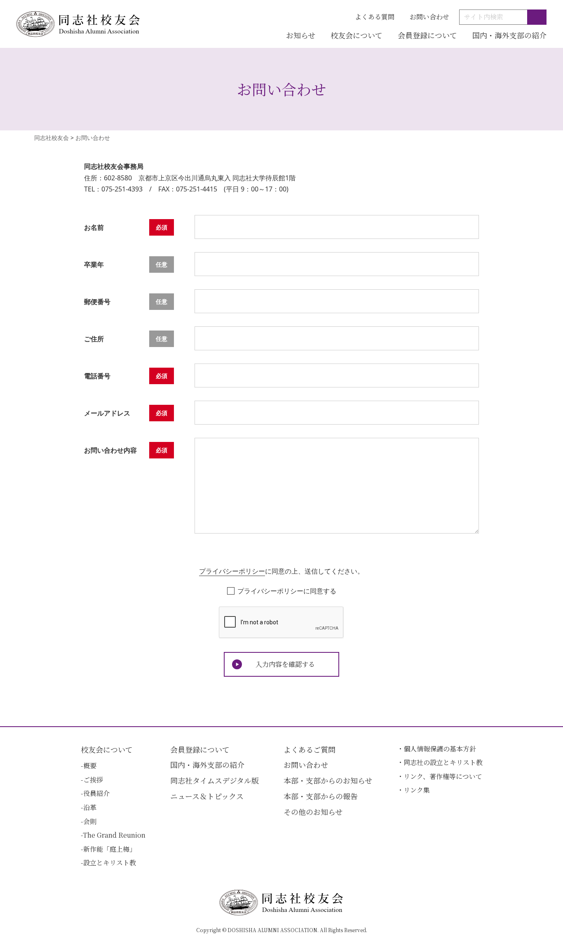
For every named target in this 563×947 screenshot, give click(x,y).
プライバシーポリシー (232, 571)
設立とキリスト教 (109, 862)
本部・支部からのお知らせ (328, 780)
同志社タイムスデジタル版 (214, 780)
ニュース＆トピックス (207, 796)
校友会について (356, 35)
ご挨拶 (93, 779)
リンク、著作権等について (442, 776)
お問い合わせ (429, 16)
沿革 (89, 807)
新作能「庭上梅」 (109, 849)
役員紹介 (96, 793)
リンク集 (416, 790)
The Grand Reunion (114, 835)
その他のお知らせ (313, 811)
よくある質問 (374, 16)
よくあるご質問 (309, 749)
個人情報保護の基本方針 (439, 748)
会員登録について (427, 35)
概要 (89, 765)
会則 (89, 821)
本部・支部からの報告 (321, 796)
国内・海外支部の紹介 (509, 35)
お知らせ (300, 35)
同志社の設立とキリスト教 (443, 762)
